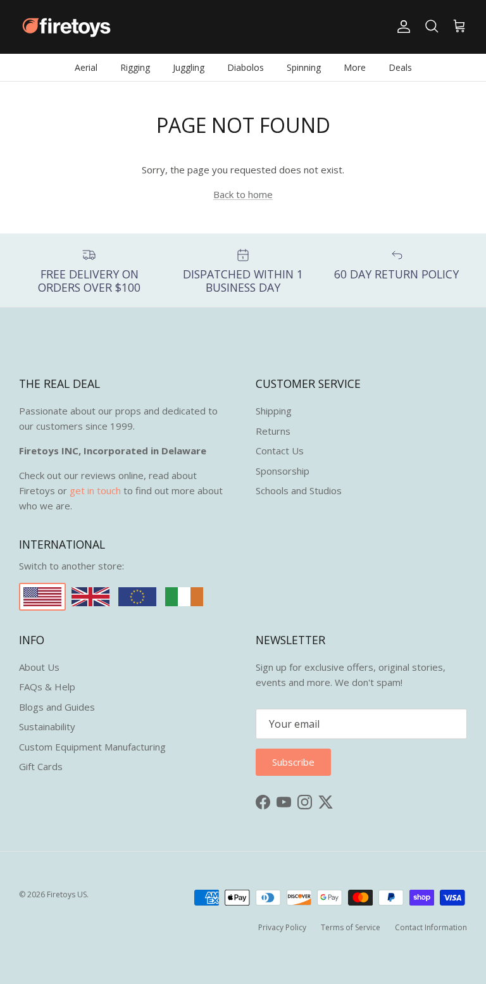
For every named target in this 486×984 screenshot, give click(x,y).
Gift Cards (41, 766)
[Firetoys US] (66, 27)
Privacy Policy (282, 927)
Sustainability (47, 726)
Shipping (274, 410)
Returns (273, 431)
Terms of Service (350, 927)
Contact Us (280, 450)
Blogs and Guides (57, 707)
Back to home (243, 194)
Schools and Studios (299, 490)
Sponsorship (282, 470)
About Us (39, 667)
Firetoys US (67, 894)
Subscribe (293, 762)
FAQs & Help (47, 686)
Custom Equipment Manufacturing (92, 746)
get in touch (95, 490)
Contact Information (431, 927)
